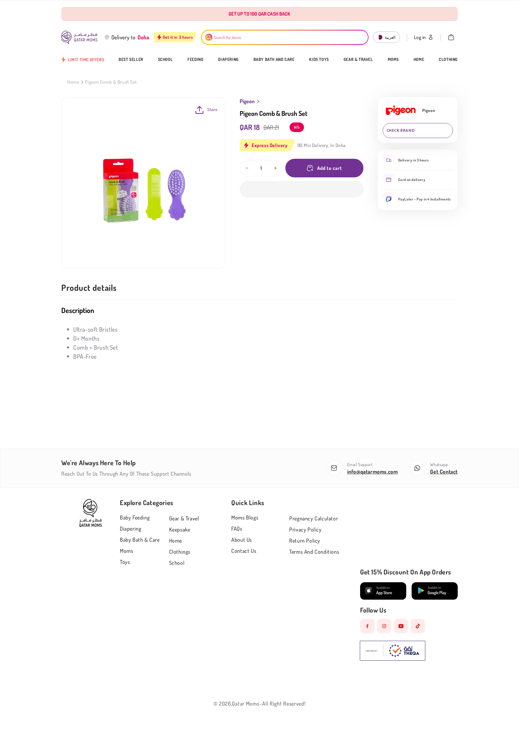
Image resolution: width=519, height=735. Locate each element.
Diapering (228, 59)
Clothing (448, 59)
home (175, 540)
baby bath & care (140, 539)
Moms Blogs (244, 517)
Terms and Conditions (314, 551)
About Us (241, 539)
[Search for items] (208, 37)
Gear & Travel (358, 59)
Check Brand (401, 130)
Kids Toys (319, 59)
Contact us (243, 550)
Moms (393, 59)
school (177, 562)
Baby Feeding (135, 517)
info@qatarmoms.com (372, 471)
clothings (179, 551)
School (165, 59)
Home (419, 59)
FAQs (236, 528)
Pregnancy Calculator (313, 518)
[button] (301, 189)
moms (126, 550)
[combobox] (285, 37)
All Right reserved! (283, 703)
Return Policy (304, 540)
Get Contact (444, 471)
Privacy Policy (305, 529)
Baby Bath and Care (274, 59)
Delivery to (123, 37)
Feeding (195, 59)
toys (125, 562)
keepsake (179, 529)
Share (212, 109)
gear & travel (184, 518)
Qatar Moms (245, 703)
